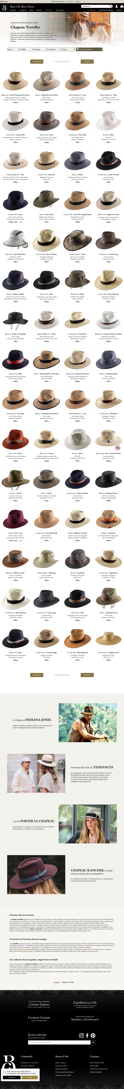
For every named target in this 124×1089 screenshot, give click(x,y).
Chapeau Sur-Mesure (106, 10)
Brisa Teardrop (46, 254)
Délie (16, 374)
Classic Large (108, 254)
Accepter (29, 1077)
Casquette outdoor (27, 951)
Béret (31, 10)
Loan (77, 95)
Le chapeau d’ (32, 720)
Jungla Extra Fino (109, 214)
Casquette (23, 10)
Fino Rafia (77, 135)
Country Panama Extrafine (108, 334)
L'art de (33, 821)
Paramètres (11, 1077)
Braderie (119, 10)
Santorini (46, 175)
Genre (10, 49)
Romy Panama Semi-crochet (15, 95)
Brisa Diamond (108, 294)
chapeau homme (92, 951)
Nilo (15, 175)
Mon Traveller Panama (109, 453)
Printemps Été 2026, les (92, 767)
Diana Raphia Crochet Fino (46, 374)
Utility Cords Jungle (15, 334)
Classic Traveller (108, 175)
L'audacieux (108, 533)
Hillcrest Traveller (77, 533)
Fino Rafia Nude (46, 533)
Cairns (77, 254)
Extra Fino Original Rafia (77, 214)
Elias (108, 95)
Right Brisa (108, 573)
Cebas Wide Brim (15, 254)
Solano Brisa (15, 135)
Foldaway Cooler (15, 573)
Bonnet (39, 10)
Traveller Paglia (46, 652)
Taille (23, 49)
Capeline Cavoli (108, 652)
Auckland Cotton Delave (46, 95)
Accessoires (60, 10)
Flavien (77, 175)
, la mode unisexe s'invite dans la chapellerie (92, 871)
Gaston (47, 453)
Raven (47, 135)
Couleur (52, 49)
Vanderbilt (77, 573)
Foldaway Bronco (108, 493)
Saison (37, 49)
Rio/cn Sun (46, 214)
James (47, 294)
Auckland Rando (108, 374)
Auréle (46, 334)
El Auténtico (77, 334)
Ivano (15, 214)
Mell (78, 613)
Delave (108, 135)
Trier (65, 49)
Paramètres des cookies (63, 1075)
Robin (77, 294)
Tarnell (15, 493)
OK (93, 1042)
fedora (16, 921)
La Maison (91, 10)
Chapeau (13, 10)
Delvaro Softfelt (15, 294)
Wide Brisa (108, 413)
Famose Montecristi (78, 374)
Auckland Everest (108, 613)
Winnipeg (46, 573)
